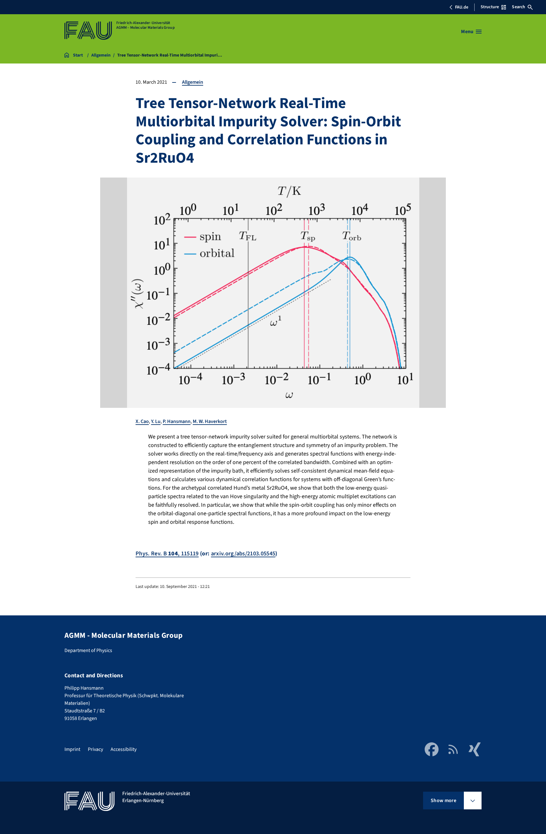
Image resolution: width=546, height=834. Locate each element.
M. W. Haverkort (210, 421)
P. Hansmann (177, 421)
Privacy (95, 749)
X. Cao (142, 421)
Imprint (72, 749)
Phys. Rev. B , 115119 (167, 553)
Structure (490, 7)
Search (518, 7)
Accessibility (123, 749)
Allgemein (192, 82)
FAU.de (461, 7)
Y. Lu (156, 421)
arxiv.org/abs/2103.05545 (243, 553)
